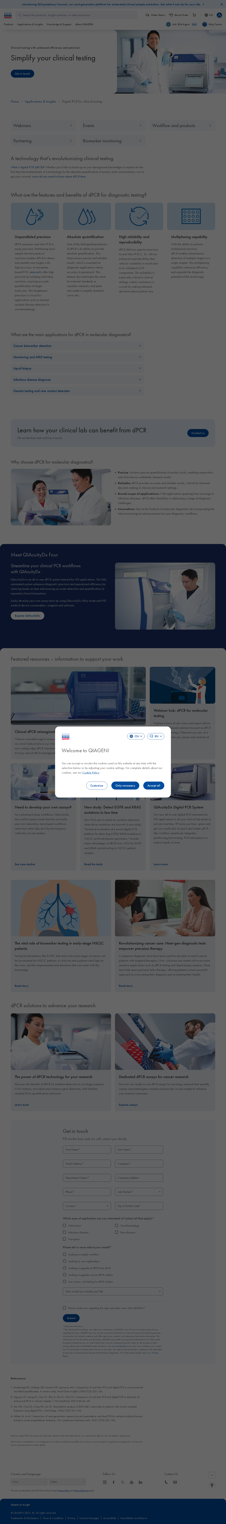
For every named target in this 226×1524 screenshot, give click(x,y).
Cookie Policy (90, 772)
